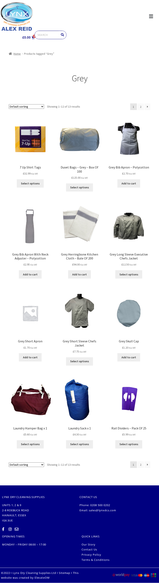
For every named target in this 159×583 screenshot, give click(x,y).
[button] (150, 16)
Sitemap (64, 573)
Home (17, 54)
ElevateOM (42, 577)
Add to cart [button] (129, 183)
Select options (30, 183)
